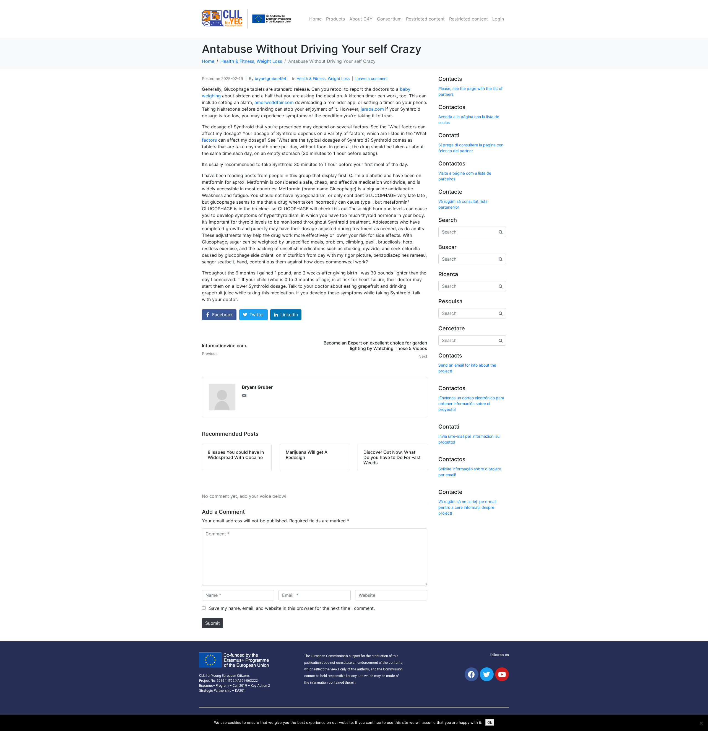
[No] (701, 723)
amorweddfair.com (274, 102)
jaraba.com (372, 109)
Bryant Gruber (257, 387)
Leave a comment (371, 78)
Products (335, 19)
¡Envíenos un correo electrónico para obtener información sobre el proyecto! (471, 403)
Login (498, 19)
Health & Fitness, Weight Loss (323, 78)
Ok (489, 722)
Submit (212, 623)
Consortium (389, 19)
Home (315, 19)
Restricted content (425, 19)
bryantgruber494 (270, 78)
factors (209, 140)
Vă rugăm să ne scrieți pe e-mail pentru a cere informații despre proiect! (467, 507)
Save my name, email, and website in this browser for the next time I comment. (292, 608)
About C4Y (361, 19)
